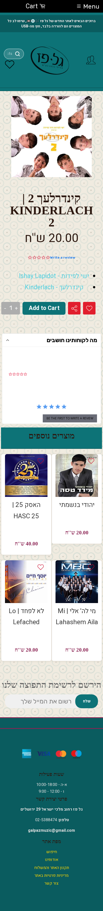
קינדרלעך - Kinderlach (54, 287)
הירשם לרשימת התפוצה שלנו (51, 685)
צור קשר (51, 883)
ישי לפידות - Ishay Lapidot (54, 276)
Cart (32, 6)
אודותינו (51, 860)
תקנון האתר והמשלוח (51, 868)
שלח (86, 701)
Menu (91, 6)
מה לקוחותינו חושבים (72, 340)
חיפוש (51, 852)
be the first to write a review (69, 418)
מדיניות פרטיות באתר (51, 876)
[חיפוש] (17, 54)
